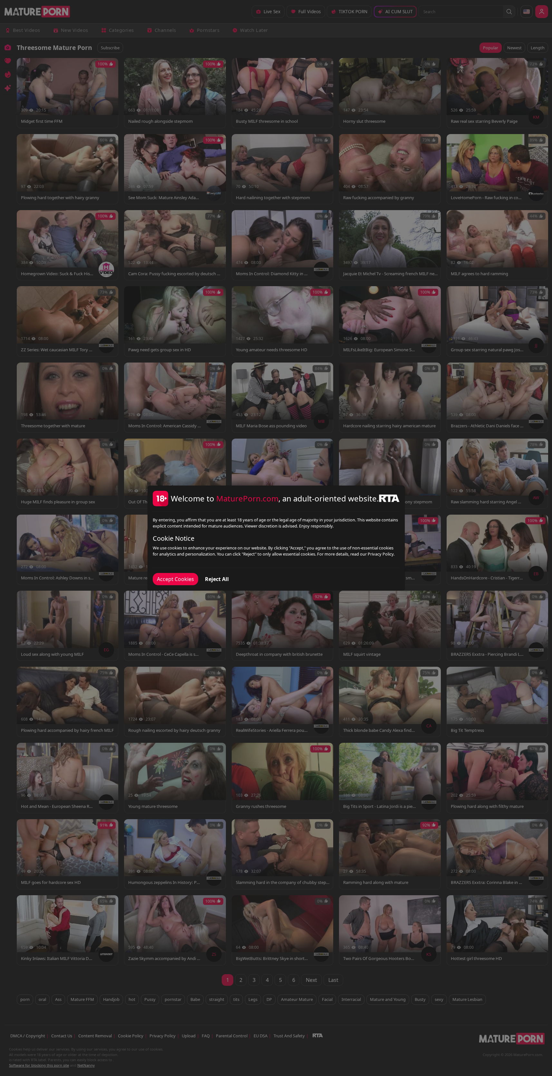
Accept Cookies (175, 579)
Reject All (217, 579)
